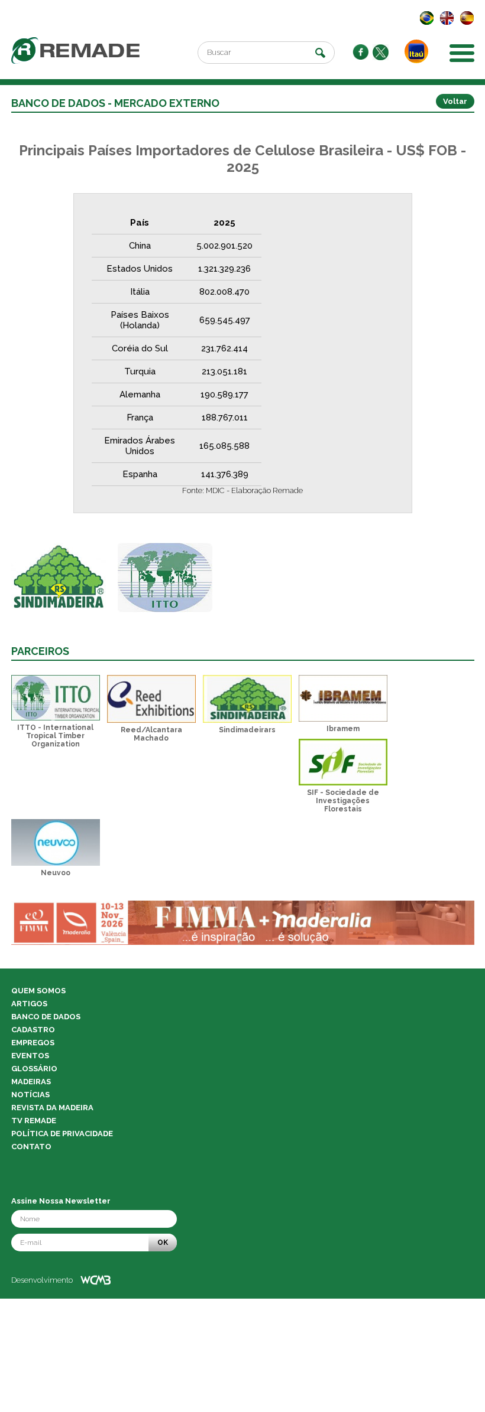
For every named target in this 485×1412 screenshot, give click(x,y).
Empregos (32, 1042)
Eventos (30, 1055)
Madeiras (31, 1081)
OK (162, 1242)
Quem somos (38, 990)
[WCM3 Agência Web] (95, 1280)
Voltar (455, 101)
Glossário (34, 1068)
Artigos (29, 1003)
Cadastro (33, 1029)
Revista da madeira (52, 1107)
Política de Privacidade (62, 1133)
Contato (31, 1146)
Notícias (30, 1094)
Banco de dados (45, 1016)
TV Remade (33, 1120)
